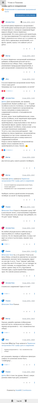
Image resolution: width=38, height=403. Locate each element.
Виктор (8, 56)
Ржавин (8, 207)
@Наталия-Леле (7, 210)
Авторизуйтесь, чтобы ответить (25, 15)
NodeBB (18, 390)
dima (7, 79)
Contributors (27, 390)
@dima (4, 101)
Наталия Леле (10, 22)
